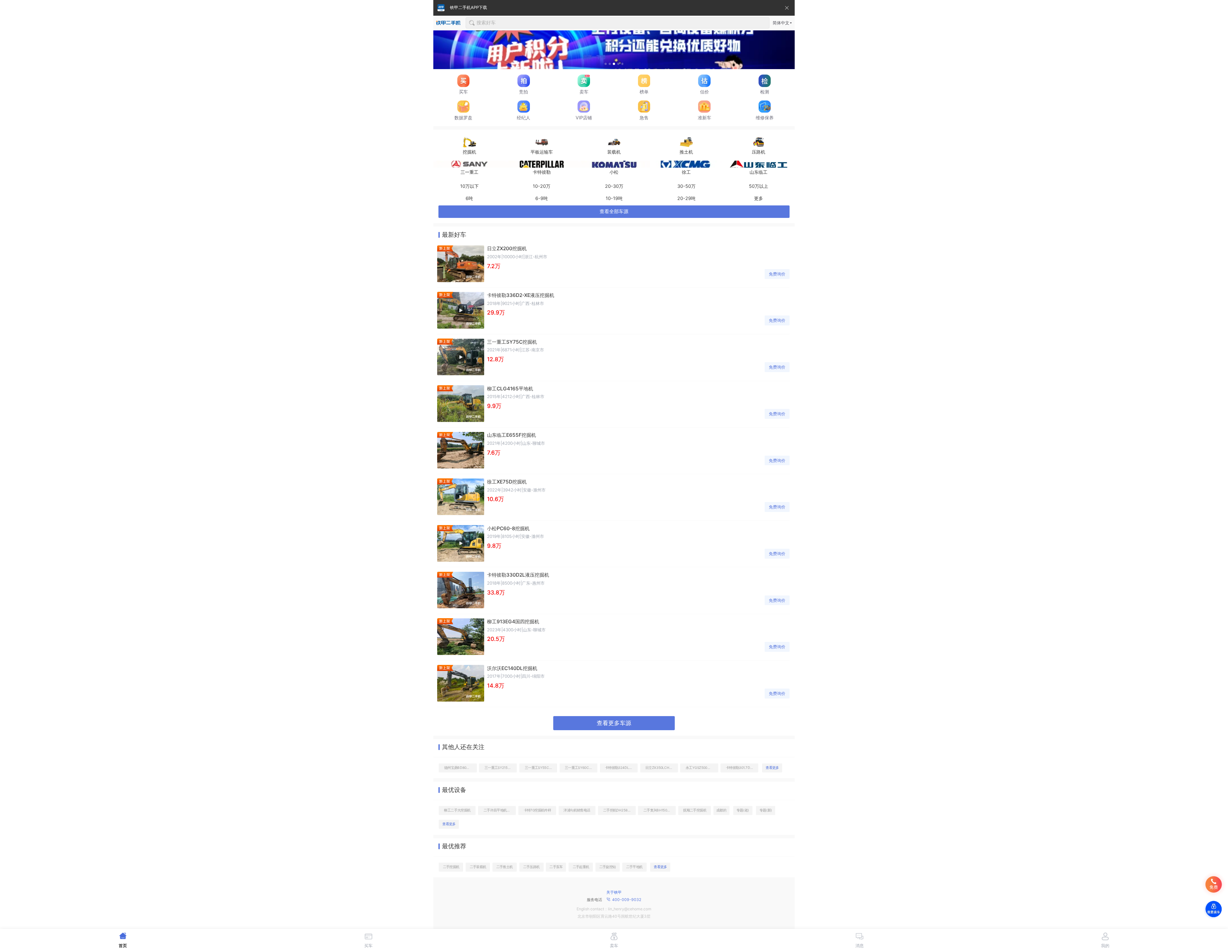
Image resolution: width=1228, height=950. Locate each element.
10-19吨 (614, 198)
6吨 (469, 198)
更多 (758, 198)
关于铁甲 (614, 892)
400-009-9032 (626, 899)
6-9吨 (541, 198)
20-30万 (614, 186)
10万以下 (469, 186)
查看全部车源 (614, 211)
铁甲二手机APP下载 (468, 7)
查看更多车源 (614, 723)
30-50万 (686, 186)
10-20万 (541, 186)
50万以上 (758, 186)
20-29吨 (686, 198)
